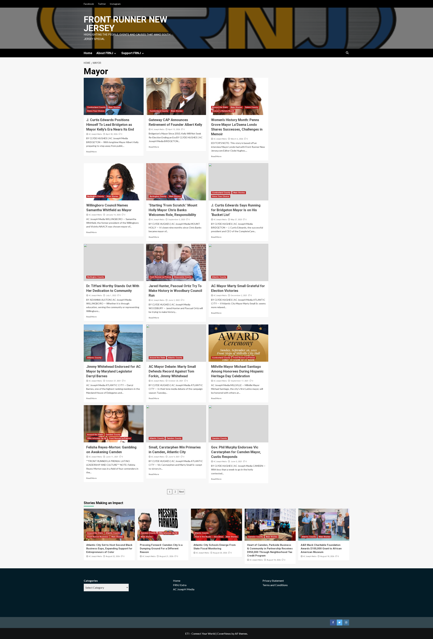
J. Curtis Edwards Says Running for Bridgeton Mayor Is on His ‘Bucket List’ (235, 210)
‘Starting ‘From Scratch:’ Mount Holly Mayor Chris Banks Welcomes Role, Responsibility (173, 210)
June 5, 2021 (236, 461)
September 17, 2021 (239, 381)
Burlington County (95, 196)
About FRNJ (104, 53)
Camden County (113, 435)
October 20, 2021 (175, 381)
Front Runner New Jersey (125, 24)
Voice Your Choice (95, 111)
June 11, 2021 (112, 457)
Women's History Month (223, 111)
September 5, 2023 (176, 219)
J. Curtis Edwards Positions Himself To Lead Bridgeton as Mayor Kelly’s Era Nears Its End (110, 124)
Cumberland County (96, 107)
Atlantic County (219, 277)
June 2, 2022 (174, 300)
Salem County (251, 107)
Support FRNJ (131, 53)
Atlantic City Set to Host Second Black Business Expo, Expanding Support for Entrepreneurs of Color (109, 548)
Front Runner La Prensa (160, 277)
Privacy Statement (273, 580)
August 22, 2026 (113, 556)
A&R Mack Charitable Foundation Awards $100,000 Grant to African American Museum (321, 548)
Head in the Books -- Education (209, 537)
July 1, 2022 (111, 295)
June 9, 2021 (174, 457)
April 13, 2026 (174, 129)
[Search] (347, 53)
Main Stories (114, 107)
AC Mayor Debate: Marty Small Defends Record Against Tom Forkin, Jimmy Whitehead (172, 371)
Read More (91, 151)
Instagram (115, 3)
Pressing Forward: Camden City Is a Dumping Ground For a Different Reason (161, 548)
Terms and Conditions (275, 585)
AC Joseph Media (95, 134)
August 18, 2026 (274, 560)
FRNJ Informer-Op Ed (96, 438)
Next (181, 491)
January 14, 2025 (113, 215)
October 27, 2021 (113, 381)
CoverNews (224, 633)
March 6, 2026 (237, 139)
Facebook (89, 3)
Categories (91, 580)
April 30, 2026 (112, 134)
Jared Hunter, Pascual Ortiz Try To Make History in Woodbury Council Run (175, 290)
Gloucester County (182, 277)
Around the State (220, 107)
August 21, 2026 (166, 556)
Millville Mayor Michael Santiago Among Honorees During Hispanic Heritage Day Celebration (237, 371)
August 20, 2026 (220, 553)
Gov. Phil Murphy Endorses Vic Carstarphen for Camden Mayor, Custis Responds (236, 452)
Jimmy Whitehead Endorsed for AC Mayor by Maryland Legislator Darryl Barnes (113, 371)
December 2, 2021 (239, 295)
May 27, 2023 (236, 219)
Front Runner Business (97, 537)
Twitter (102, 3)
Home (88, 53)
